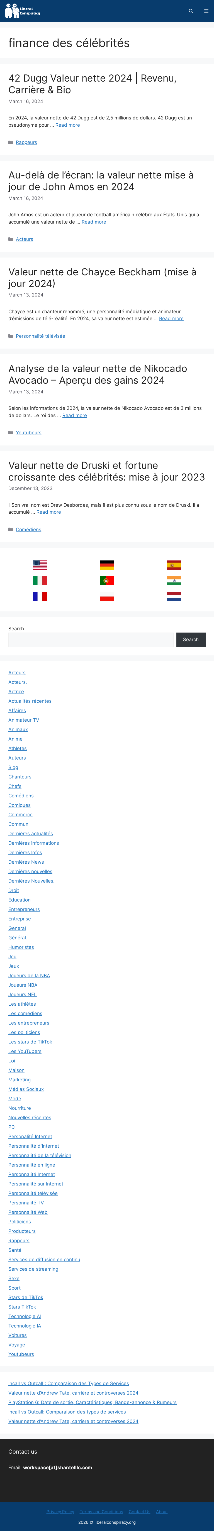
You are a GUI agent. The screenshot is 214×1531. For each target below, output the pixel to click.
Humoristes (21, 947)
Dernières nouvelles (30, 871)
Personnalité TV (26, 1203)
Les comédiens (25, 1013)
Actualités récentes (30, 701)
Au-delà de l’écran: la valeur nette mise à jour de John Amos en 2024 (101, 180)
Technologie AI (24, 1316)
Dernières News (26, 862)
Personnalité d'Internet (33, 1146)
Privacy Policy (60, 1511)
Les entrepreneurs (28, 1023)
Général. (17, 937)
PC (11, 1127)
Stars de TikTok (25, 1297)
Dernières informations (33, 843)
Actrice (16, 691)
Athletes (17, 748)
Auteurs (17, 758)
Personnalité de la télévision (39, 1155)
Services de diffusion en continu (44, 1259)
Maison (16, 1070)
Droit (13, 890)
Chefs (14, 786)
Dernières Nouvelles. (31, 881)
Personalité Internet (30, 1136)
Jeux (13, 966)
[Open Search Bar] (191, 11)
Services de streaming (33, 1269)
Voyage (16, 1345)
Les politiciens (24, 1032)
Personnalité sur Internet (35, 1184)
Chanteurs (19, 777)
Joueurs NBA (23, 985)
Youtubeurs (29, 432)
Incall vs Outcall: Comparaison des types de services (67, 1412)
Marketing (19, 1079)
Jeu (12, 956)
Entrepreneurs (24, 909)
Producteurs (22, 1231)
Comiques (19, 805)
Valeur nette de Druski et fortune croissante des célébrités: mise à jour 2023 (106, 471)
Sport (14, 1288)
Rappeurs (26, 142)
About (162, 1511)
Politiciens (19, 1221)
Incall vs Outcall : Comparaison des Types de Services (68, 1383)
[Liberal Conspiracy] (22, 11)
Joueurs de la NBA (29, 975)
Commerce (20, 814)
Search (16, 628)
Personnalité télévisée (40, 336)
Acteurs (24, 239)
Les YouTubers (25, 1051)
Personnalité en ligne (31, 1165)
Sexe (14, 1278)
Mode (14, 1098)
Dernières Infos (25, 852)
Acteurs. (17, 682)
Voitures (17, 1335)
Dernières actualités (30, 833)
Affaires (17, 710)
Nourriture (19, 1108)
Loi (11, 1061)
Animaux (18, 729)
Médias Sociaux (26, 1089)
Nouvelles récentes (29, 1117)
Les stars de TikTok (30, 1042)
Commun (18, 824)
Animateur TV (23, 720)
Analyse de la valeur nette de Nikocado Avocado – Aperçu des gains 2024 (97, 374)
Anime (15, 739)
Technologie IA (24, 1326)
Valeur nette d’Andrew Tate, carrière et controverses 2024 (73, 1393)
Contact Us (139, 1511)
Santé (14, 1250)
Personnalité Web (28, 1212)
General (17, 928)
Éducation (19, 900)
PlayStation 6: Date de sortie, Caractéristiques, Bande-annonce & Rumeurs (92, 1402)
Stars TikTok (22, 1307)
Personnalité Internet (31, 1174)
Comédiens (28, 529)
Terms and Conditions (101, 1511)
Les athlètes (22, 1004)
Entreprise (19, 919)
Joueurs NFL (22, 994)
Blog (13, 767)
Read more (67, 125)
